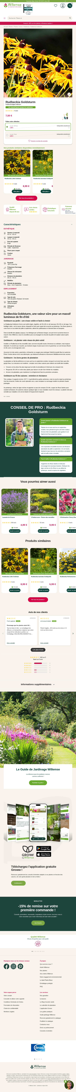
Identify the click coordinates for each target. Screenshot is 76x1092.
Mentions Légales (9, 1011)
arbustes (9, 1075)
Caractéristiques (12, 224)
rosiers (13, 1075)
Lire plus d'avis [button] (38, 650)
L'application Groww (46, 1008)
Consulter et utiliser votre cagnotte (14, 999)
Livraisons (43, 999)
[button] (10, 110)
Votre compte (8, 995)
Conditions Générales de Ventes (13, 1002)
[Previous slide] (2, 633)
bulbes (67, 1074)
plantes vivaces (20, 332)
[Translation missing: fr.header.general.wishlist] (55, 5)
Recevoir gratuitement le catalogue (50, 1018)
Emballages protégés (46, 983)
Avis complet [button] (11, 643)
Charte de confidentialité (11, 1008)
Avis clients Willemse (46, 973)
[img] (11, 618)
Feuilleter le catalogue (46, 1021)
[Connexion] (62, 5)
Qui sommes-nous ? (46, 964)
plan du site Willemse (37, 1081)
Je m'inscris (38, 923)
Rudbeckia (9, 324)
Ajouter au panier (15, 531)
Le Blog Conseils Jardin (47, 1002)
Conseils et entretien (46, 1031)
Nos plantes (43, 970)
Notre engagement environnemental (50, 977)
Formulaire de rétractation (11, 1005)
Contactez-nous (44, 1024)
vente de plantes (33, 1074)
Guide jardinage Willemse (47, 1015)
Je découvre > (18, 883)
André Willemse (44, 967)
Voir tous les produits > (26, 198)
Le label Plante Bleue (46, 980)
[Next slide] (73, 633)
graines (64, 1074)
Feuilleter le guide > (38, 782)
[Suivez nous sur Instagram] (13, 966)
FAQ (41, 986)
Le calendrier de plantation (48, 1005)
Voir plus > (17, 191)
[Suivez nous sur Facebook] (6, 966)
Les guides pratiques (46, 1011)
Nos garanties (44, 995)
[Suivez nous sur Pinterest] (20, 966)
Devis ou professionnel (47, 1027)
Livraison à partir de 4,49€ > (38, 1)
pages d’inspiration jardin (53, 1078)
